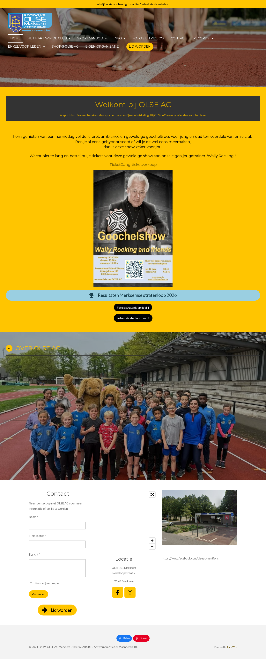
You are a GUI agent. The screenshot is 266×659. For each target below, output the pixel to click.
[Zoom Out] (152, 546)
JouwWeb (232, 647)
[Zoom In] (152, 540)
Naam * (33, 516)
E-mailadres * (37, 535)
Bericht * (34, 554)
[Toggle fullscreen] (152, 494)
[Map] (123, 520)
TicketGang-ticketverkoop (133, 164)
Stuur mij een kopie (47, 583)
